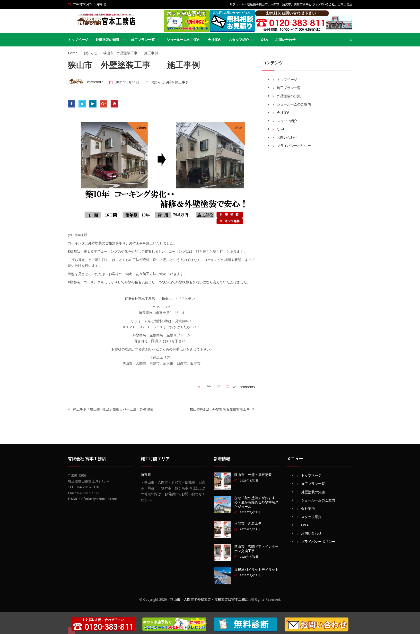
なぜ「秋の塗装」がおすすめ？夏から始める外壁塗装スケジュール (256, 502)
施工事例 (182, 82)
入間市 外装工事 (248, 523)
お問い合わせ (285, 39)
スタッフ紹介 (239, 39)
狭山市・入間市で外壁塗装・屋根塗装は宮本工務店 (209, 599)
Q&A (264, 39)
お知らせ (90, 53)
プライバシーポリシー (294, 145)
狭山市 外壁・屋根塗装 (253, 475)
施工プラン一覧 (143, 39)
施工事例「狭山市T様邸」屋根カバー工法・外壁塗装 (112, 409)
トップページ (78, 39)
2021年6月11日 (127, 82)
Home (73, 53)
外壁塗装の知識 (107, 39)
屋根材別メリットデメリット (256, 569)
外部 (169, 82)
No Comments (243, 386)
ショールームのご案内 (183, 39)
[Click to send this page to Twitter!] (82, 103)
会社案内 (214, 39)
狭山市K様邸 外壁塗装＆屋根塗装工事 (220, 409)
